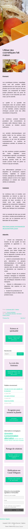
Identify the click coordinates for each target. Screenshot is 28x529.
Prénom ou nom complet (10, 495)
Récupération (21, 440)
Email (5, 500)
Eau (22, 438)
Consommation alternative (10, 313)
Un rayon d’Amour (9, 396)
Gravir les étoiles (9, 401)
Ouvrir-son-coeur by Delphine (14, 479)
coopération (16, 438)
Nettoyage (10, 440)
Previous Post (6, 318)
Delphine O (6, 5)
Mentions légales (5, 519)
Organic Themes (19, 526)
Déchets (20, 438)
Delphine (17, 309)
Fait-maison (19, 313)
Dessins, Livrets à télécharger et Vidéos (14, 456)
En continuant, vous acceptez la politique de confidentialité (12, 506)
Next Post (23, 318)
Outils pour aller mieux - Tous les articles (14, 339)
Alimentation (8, 433)
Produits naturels (6, 315)
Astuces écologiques (11, 312)
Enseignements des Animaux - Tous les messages (14, 373)
